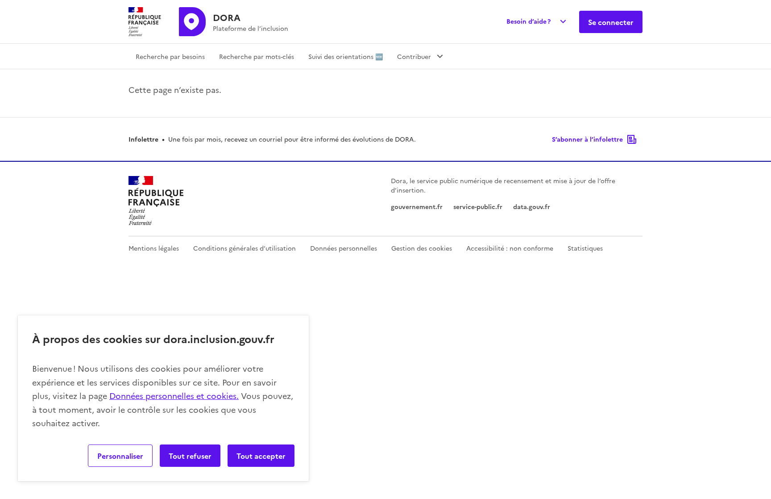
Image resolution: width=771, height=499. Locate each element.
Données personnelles (343, 247)
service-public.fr (477, 206)
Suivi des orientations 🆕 (345, 56)
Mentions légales (153, 247)
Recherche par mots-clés (256, 56)
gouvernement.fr (417, 206)
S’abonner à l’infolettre (587, 138)
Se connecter (611, 22)
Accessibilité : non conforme (509, 247)
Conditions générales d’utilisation (244, 247)
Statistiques (585, 247)
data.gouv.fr (531, 206)
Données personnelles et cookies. (174, 395)
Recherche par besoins (170, 56)
